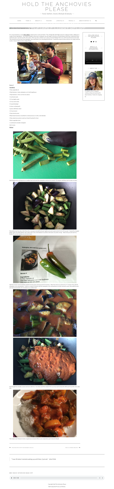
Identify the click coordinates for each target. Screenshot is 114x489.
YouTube (91, 42)
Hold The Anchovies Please (57, 6)
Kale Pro (56, 486)
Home (19, 20)
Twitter (94, 42)
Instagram (96, 42)
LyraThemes (62, 486)
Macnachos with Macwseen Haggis (23, 447)
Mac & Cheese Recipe (71, 447)
